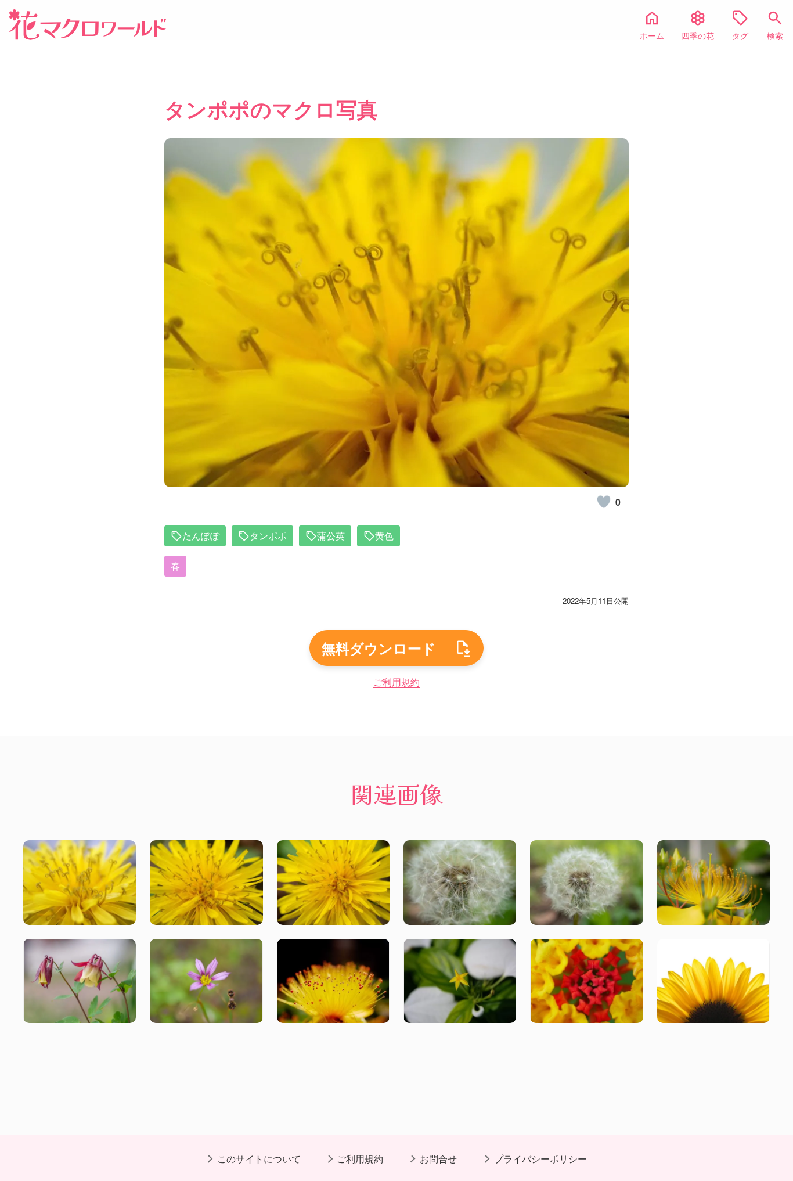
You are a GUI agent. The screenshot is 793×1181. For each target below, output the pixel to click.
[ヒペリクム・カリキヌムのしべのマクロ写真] (333, 981)
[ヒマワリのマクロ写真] (713, 981)
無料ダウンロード (379, 648)
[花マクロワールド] (87, 24)
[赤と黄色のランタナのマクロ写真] (586, 981)
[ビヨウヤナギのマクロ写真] (713, 882)
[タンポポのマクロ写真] (79, 882)
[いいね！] (604, 502)
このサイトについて (259, 1158)
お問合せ (438, 1158)
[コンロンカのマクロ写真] (459, 981)
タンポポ (268, 535)
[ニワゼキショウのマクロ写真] (206, 981)
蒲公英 (331, 535)
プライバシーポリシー (540, 1158)
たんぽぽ (200, 535)
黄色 (384, 535)
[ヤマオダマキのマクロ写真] (79, 981)
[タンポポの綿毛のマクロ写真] (459, 882)
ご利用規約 (396, 682)
